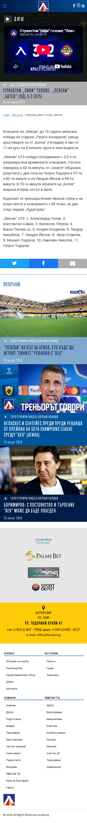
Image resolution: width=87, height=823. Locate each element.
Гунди (50, 668)
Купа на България (17, 780)
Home (6, 115)
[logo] (43, 5)
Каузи (10, 787)
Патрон (51, 661)
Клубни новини (56, 732)
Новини (10, 705)
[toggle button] (4, 6)
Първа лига (13, 760)
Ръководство (14, 668)
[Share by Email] (72, 263)
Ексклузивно (54, 712)
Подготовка (13, 719)
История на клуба (17, 661)
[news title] (43, 312)
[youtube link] (83, 5)
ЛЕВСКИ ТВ (13, 773)
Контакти (11, 688)
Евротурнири (14, 739)
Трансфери (13, 732)
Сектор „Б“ (53, 753)
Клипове (52, 725)
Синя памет (13, 753)
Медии (10, 725)
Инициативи (54, 719)
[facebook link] (74, 5)
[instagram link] (78, 5)
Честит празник (16, 746)
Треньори (53, 675)
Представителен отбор (20, 675)
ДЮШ (9, 681)
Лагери (51, 739)
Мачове (51, 746)
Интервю (11, 766)
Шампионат (54, 766)
